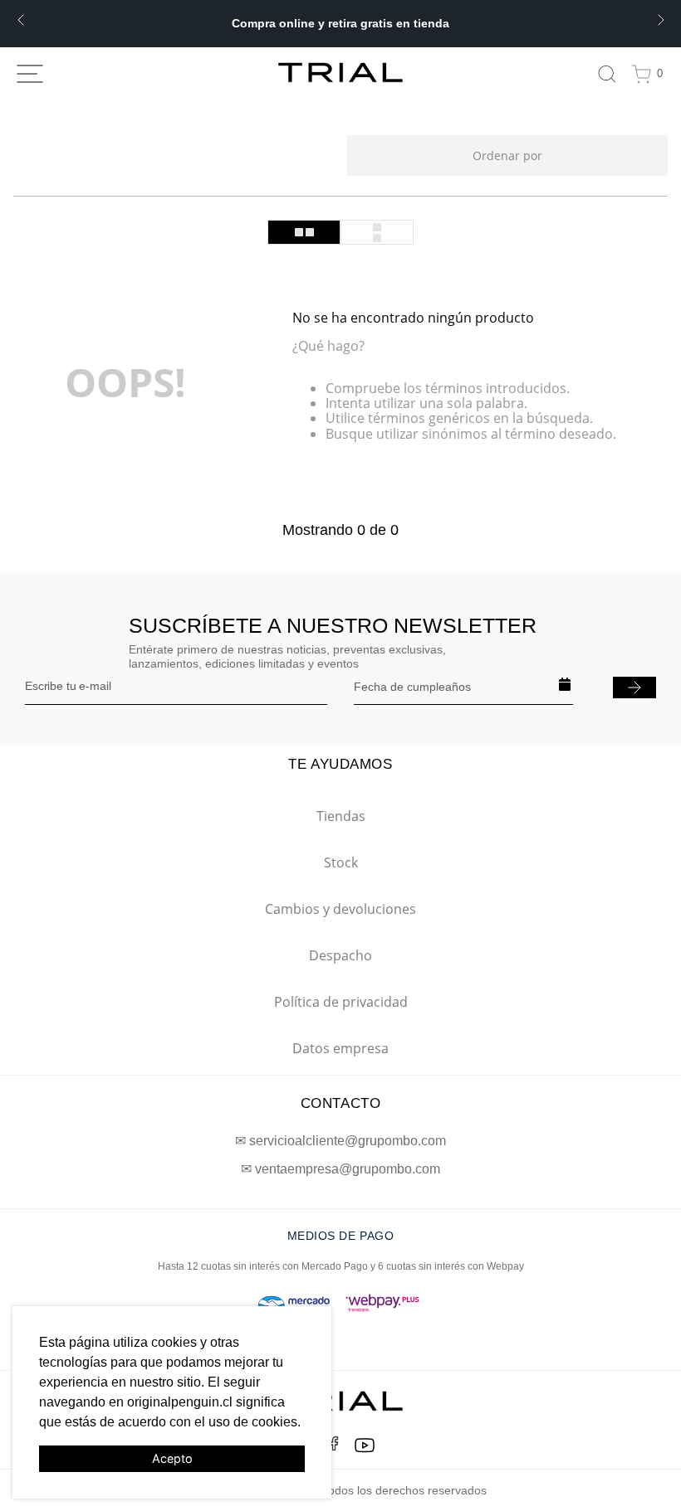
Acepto (172, 1458)
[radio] (303, 232)
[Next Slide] (660, 20)
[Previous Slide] (20, 20)
